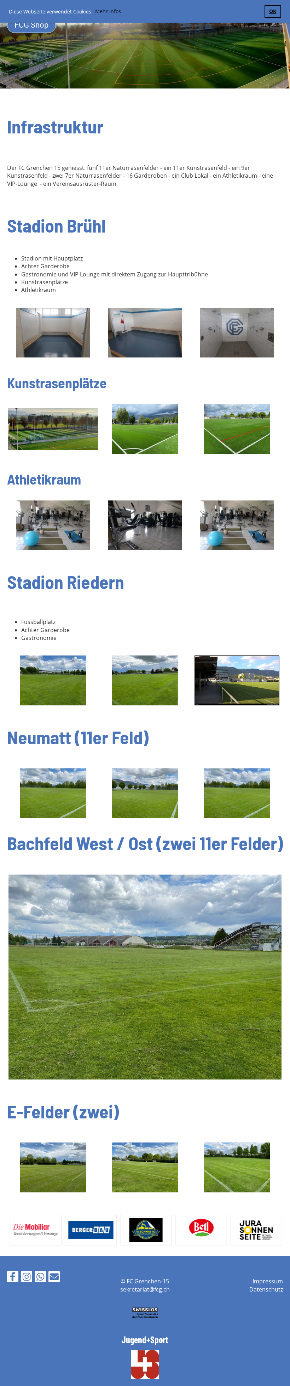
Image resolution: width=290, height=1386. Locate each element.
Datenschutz (266, 1289)
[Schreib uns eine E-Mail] (54, 1277)
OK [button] (272, 11)
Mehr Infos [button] (108, 11)
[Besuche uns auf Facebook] (12, 1277)
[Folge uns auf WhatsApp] (40, 1277)
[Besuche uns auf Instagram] (26, 1277)
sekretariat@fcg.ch (145, 1289)
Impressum (268, 1281)
